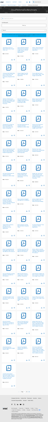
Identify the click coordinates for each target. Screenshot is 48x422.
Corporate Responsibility (16, 400)
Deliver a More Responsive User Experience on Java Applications (37, 49)
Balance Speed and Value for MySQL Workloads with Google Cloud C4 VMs (38, 100)
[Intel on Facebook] (12, 405)
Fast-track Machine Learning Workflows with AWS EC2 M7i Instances (9, 275)
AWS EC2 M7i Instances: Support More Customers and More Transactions (23, 275)
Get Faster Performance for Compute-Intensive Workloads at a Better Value (23, 126)
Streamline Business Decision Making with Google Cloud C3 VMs (9, 348)
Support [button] (15, 2)
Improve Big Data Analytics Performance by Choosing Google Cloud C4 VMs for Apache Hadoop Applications (23, 50)
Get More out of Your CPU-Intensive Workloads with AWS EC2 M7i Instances (23, 250)
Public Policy (30, 400)
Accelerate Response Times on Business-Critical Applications (38, 226)
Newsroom (29, 398)
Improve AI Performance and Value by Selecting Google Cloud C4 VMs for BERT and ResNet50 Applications (9, 150)
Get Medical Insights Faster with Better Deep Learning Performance (8, 298)
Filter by (24, 25)
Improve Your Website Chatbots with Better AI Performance (22, 348)
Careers (39, 398)
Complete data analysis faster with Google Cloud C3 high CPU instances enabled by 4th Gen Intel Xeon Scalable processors (8, 376)
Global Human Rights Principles (35, 417)
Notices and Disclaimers (15, 416)
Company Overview (15, 398)
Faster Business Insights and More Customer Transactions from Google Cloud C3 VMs (38, 275)
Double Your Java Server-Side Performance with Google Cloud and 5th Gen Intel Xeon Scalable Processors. (37, 176)
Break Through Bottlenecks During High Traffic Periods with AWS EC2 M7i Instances (9, 250)
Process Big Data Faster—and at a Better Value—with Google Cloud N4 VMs (38, 74)
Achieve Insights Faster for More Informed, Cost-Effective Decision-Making (37, 200)
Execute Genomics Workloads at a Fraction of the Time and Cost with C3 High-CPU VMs (8, 323)
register (34, 34)
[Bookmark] (14, 60)
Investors (35, 398)
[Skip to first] (18, 391)
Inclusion (25, 400)
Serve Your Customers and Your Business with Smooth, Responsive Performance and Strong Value (23, 150)
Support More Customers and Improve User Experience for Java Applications (8, 226)
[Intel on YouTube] (21, 405)
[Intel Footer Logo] (5, 408)
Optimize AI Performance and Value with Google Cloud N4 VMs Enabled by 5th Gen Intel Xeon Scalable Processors (9, 101)
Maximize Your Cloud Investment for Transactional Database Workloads (38, 150)
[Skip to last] (29, 391)
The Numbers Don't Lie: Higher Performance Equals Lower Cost (8, 49)
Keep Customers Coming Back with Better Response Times (23, 226)
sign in (29, 34)
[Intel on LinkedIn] (18, 405)
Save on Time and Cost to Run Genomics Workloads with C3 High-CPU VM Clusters (23, 323)
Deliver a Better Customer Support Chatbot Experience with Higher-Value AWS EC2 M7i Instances (38, 251)
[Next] (28, 391)
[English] (29, 2)
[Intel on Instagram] (23, 405)
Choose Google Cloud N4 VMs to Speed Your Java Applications (23, 74)
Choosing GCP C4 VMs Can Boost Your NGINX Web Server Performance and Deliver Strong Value (8, 126)
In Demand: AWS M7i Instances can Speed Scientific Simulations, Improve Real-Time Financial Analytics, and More (9, 201)
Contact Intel (23, 398)
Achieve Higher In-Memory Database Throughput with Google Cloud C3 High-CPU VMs (23, 298)
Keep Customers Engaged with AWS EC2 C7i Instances (23, 200)
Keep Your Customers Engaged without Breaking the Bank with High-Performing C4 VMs (23, 100)
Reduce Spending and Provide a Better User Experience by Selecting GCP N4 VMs (23, 175)
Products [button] (8, 2)
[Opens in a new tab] (12, 60)
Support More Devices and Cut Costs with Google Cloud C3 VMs (38, 298)
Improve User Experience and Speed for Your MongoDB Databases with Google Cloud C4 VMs (37, 126)
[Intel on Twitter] (15, 405)
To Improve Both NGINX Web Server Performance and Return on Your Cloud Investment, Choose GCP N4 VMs (9, 76)
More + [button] (20, 2)
